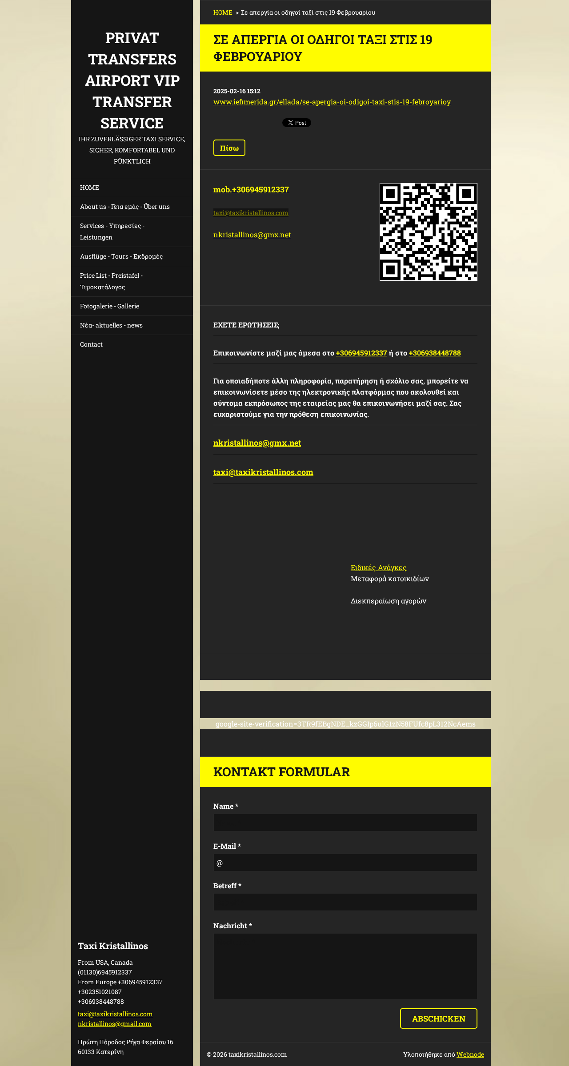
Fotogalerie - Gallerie (109, 306)
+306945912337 (361, 352)
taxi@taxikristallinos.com (263, 472)
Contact (91, 344)
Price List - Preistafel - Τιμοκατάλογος (111, 281)
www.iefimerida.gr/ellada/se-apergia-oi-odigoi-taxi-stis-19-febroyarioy (332, 101)
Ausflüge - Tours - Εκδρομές (121, 256)
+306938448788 (435, 352)
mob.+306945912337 (251, 189)
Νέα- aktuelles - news (111, 325)
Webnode (470, 1054)
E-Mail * (227, 845)
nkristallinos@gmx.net (252, 234)
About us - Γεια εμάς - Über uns (125, 206)
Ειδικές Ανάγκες (379, 567)
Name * (225, 805)
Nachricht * (232, 925)
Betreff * (227, 885)
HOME (89, 187)
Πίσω (229, 147)
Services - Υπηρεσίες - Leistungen (112, 231)
